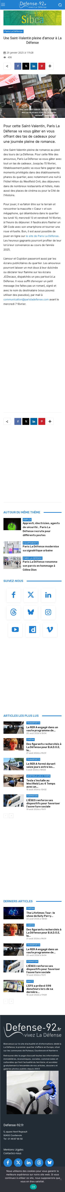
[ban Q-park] (32, 1092)
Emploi (27, 519)
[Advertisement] (32, 462)
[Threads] (13, 613)
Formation (32, 796)
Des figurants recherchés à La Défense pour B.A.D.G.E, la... (43, 747)
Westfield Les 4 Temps (38, 776)
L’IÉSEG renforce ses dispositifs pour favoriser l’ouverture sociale (43, 803)
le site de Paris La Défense (42, 236)
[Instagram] (48, 613)
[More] (50, 66)
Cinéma (30, 739)
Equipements (30, 542)
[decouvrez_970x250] (32, 17)
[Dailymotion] (33, 630)
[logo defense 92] (32, 5)
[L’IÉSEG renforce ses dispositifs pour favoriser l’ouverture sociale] (13, 800)
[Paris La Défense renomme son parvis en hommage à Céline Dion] (12, 563)
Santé (30, 981)
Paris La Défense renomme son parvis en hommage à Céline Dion (40, 565)
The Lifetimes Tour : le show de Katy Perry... (40, 914)
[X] (25, 66)
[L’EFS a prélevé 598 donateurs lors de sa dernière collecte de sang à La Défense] (13, 986)
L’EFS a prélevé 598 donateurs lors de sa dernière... (39, 989)
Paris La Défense (14, 31)
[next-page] (11, 815)
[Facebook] (17, 66)
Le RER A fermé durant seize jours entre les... (40, 765)
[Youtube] (15, 630)
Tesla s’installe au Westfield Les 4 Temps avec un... (40, 783)
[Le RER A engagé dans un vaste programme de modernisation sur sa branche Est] (13, 727)
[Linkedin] (33, 66)
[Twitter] (31, 595)
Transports (33, 723)
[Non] (60, 1179)
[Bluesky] (31, 613)
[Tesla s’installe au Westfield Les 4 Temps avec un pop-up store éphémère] (13, 781)
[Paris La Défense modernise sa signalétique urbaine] (12, 547)
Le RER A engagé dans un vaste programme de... (42, 729)
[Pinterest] (41, 66)
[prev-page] (5, 815)
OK (33, 1186)
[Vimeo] (50, 630)
